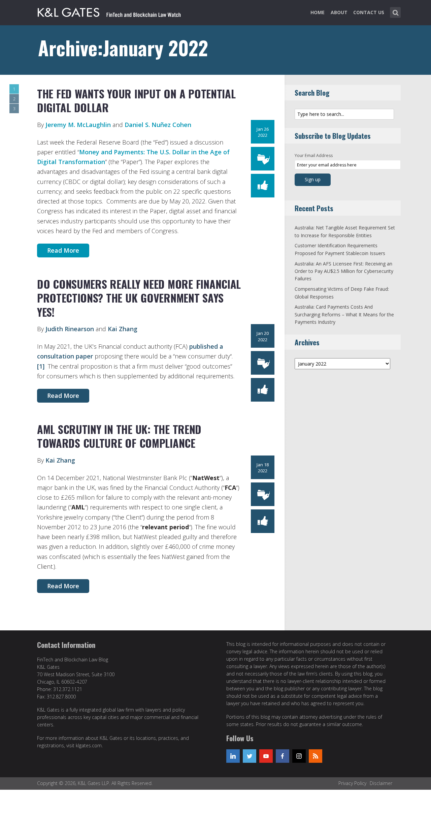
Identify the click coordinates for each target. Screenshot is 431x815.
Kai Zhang (122, 329)
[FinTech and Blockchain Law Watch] (109, 11)
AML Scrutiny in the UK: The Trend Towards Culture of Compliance (119, 436)
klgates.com (89, 745)
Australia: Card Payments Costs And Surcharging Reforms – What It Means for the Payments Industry (344, 314)
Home (317, 12)
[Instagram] (299, 756)
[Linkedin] (233, 756)
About (339, 12)
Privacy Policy (352, 783)
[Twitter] (249, 756)
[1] (40, 366)
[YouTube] (266, 756)
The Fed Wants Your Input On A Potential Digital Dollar (136, 101)
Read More (63, 250)
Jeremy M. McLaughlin (78, 125)
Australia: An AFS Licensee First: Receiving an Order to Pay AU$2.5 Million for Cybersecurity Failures (344, 271)
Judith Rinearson (69, 329)
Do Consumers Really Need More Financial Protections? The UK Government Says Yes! (139, 298)
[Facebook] (282, 756)
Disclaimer (381, 783)
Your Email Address (314, 155)
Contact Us (368, 12)
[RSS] (315, 756)
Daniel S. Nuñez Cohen (158, 125)
